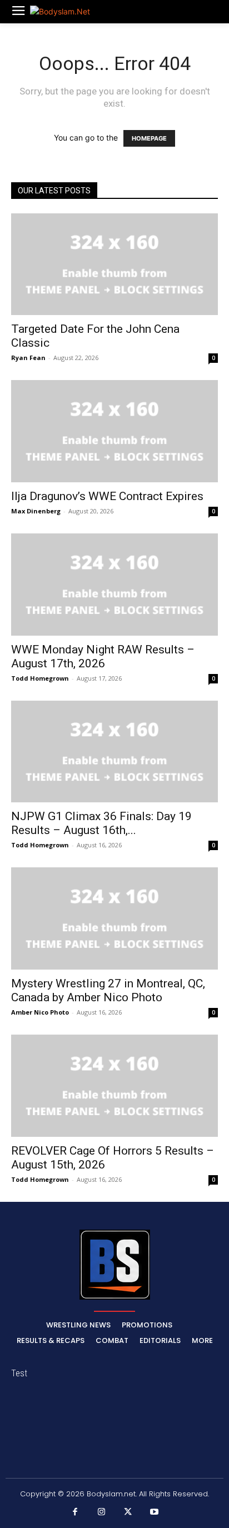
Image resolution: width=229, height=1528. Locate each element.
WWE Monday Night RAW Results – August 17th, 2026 (103, 656)
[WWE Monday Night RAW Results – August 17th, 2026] (114, 584)
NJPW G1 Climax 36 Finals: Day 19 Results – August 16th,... (101, 823)
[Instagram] (101, 1512)
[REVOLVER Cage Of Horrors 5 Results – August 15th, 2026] (114, 1086)
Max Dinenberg (36, 511)
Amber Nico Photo (40, 1012)
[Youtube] (154, 1512)
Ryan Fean (28, 357)
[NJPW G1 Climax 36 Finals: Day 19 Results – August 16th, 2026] (114, 752)
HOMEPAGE (149, 138)
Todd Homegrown (40, 678)
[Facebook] (75, 1512)
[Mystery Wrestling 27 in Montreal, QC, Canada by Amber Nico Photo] (114, 918)
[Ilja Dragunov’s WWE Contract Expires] (114, 431)
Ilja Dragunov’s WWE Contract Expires (107, 496)
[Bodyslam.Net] (68, 11)
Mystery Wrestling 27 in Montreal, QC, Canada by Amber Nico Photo (108, 990)
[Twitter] (127, 1512)
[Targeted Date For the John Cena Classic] (114, 264)
